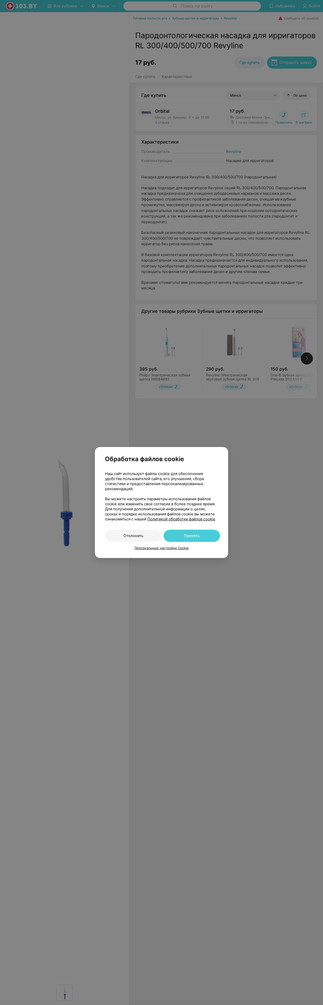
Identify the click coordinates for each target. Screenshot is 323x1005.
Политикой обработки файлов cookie (181, 519)
